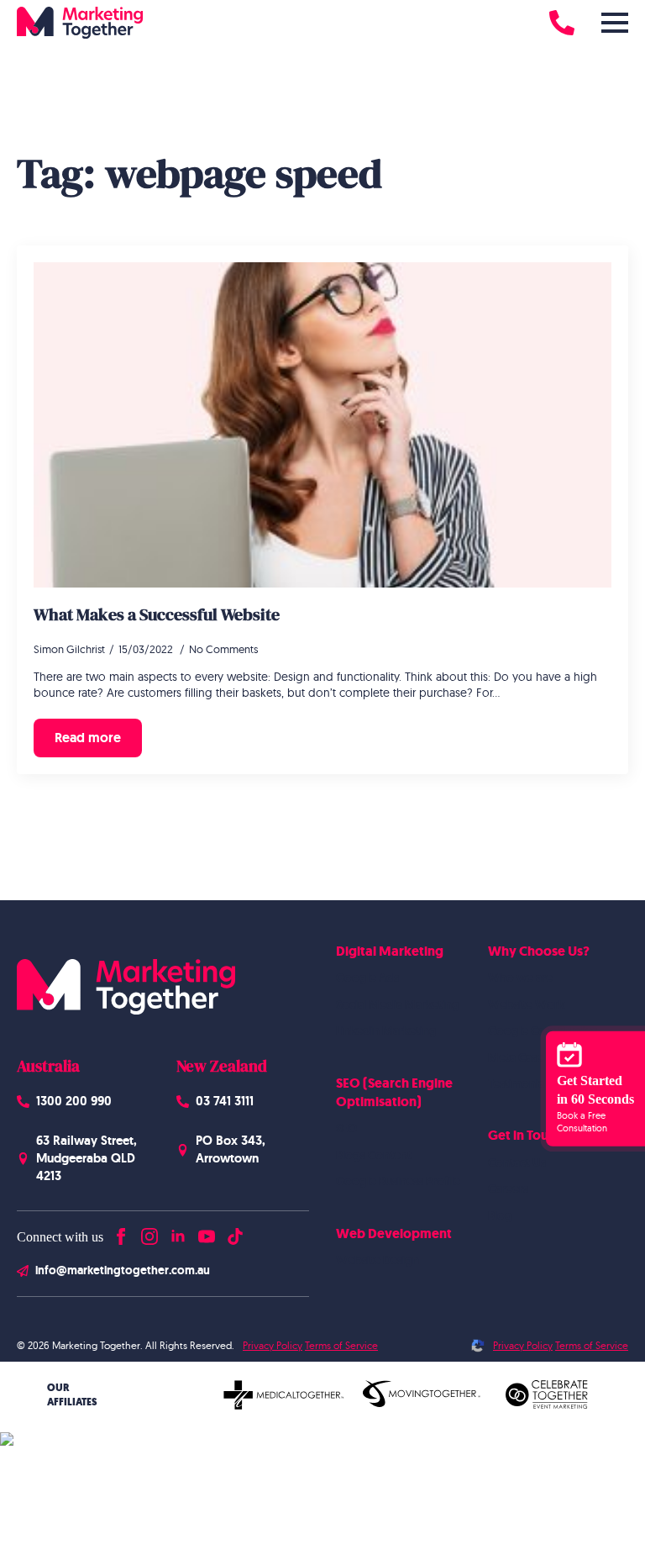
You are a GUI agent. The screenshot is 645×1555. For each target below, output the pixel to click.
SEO (346, 1128)
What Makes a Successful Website (157, 614)
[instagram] (149, 1233)
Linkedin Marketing (386, 1030)
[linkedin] (178, 1233)
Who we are (520, 977)
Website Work (526, 1004)
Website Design (377, 1260)
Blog (500, 1215)
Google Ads (367, 977)
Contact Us (517, 1162)
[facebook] (121, 1233)
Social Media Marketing (397, 1004)
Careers (508, 1188)
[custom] (235, 1233)
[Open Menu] (614, 22)
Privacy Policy (272, 1345)
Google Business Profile (398, 1181)
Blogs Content (374, 1154)
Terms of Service (341, 1345)
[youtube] (206, 1233)
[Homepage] (80, 23)
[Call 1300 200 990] (561, 22)
